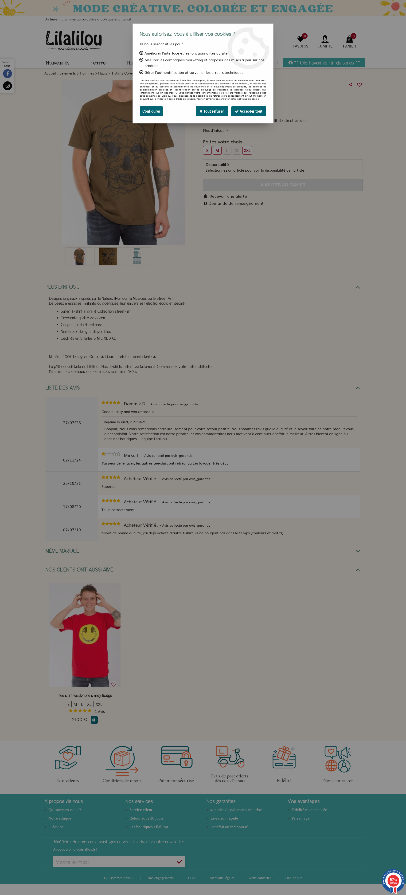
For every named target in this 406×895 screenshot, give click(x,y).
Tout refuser (213, 111)
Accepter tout (250, 111)
